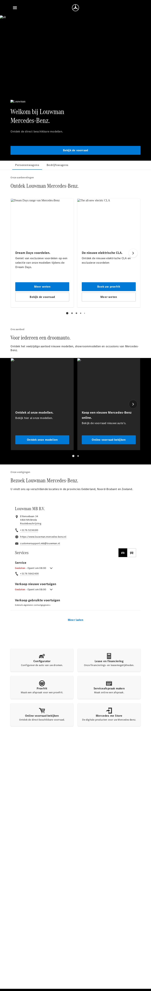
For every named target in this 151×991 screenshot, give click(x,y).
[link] (30, 523)
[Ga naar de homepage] (75, 8)
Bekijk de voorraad (75, 150)
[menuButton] (14, 7)
